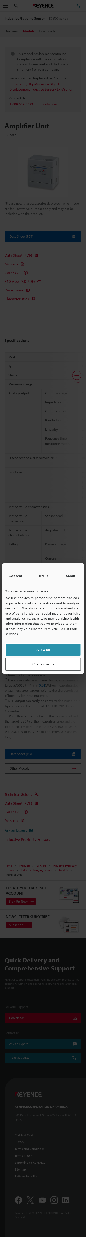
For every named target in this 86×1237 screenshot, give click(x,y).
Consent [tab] (15, 576)
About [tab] (70, 576)
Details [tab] (43, 576)
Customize (40, 664)
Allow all (43, 649)
